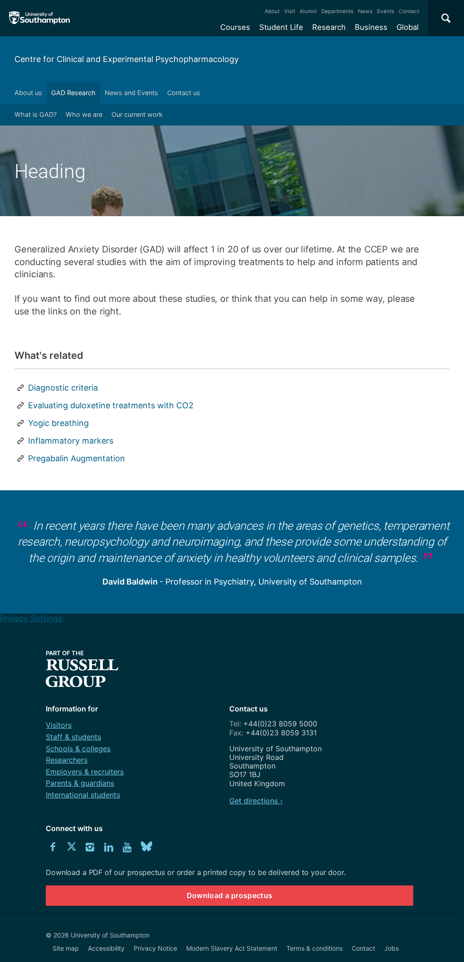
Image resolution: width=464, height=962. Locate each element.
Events (385, 11)
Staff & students (73, 736)
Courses (235, 27)
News (365, 11)
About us (28, 93)
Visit (289, 11)
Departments (337, 11)
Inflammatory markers (70, 440)
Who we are (84, 114)
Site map (66, 948)
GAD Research (73, 93)
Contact (409, 11)
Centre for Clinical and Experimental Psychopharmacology (126, 59)
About (272, 11)
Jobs (391, 948)
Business (371, 27)
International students (83, 794)
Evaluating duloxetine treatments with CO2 (110, 405)
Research (329, 27)
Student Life (281, 27)
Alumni (308, 11)
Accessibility (106, 948)
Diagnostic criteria (63, 387)
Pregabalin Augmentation (76, 458)
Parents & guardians (80, 783)
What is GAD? (35, 114)
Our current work (137, 114)
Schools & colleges (78, 748)
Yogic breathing (58, 423)
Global (407, 27)
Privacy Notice (155, 948)
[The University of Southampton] (39, 18)
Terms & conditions (314, 948)
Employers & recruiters (85, 771)
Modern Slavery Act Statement (231, 948)
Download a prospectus (230, 895)
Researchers (66, 759)
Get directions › (256, 800)
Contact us (183, 93)
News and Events (131, 93)
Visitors (59, 725)
